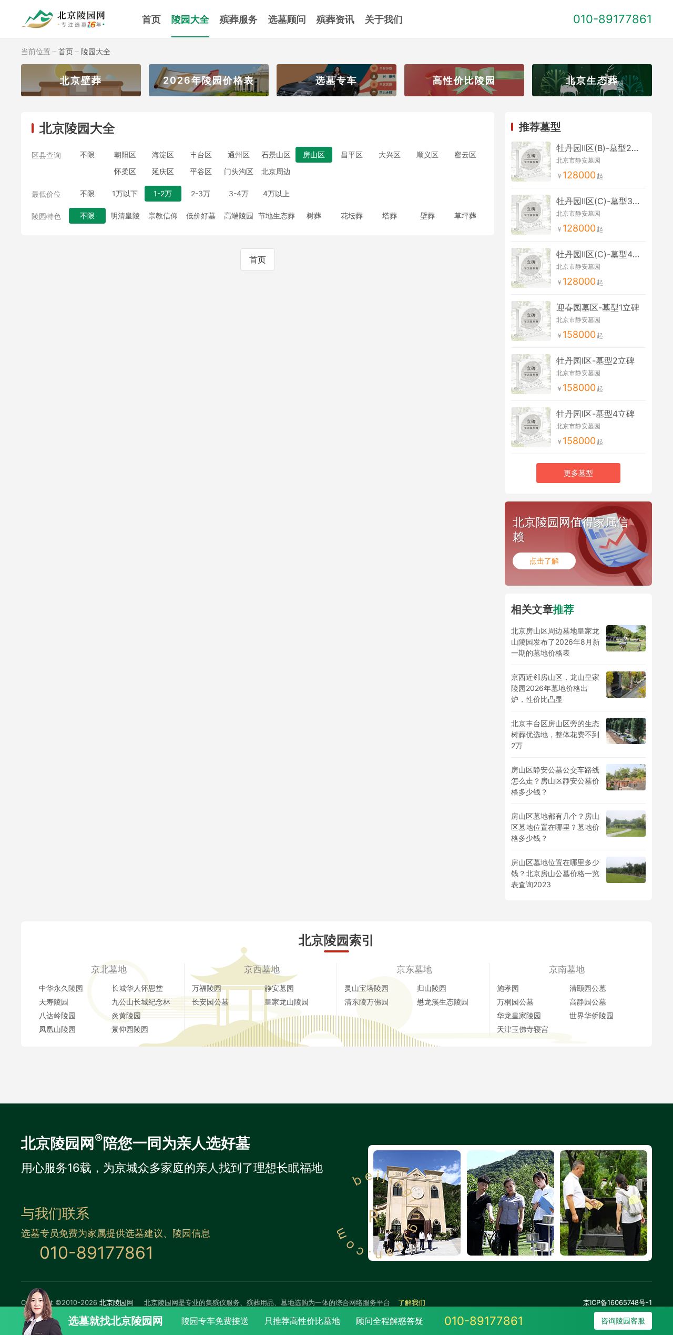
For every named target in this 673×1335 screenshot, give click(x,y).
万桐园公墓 (515, 1001)
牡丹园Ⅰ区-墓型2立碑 (595, 360)
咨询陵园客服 (623, 1320)
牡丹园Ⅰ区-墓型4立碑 (595, 413)
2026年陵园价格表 (208, 80)
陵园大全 (190, 19)
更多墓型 (578, 472)
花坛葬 (352, 215)
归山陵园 (431, 987)
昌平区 (352, 154)
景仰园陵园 (129, 1029)
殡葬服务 (239, 19)
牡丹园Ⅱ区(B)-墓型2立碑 (602, 148)
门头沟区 (238, 171)
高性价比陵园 (464, 80)
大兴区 (390, 154)
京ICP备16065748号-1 (617, 1302)
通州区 (239, 154)
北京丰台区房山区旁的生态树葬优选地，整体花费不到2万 (555, 734)
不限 (87, 154)
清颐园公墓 (587, 987)
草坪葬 (465, 215)
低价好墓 (201, 215)
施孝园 (508, 987)
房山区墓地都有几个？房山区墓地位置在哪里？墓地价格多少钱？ (555, 826)
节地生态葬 (276, 215)
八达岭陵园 (57, 1015)
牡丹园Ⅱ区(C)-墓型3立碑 (602, 201)
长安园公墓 (210, 1001)
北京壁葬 (81, 80)
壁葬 (427, 215)
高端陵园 (238, 215)
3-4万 (239, 193)
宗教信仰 (163, 215)
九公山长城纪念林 (140, 1001)
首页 (151, 19)
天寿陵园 (53, 1001)
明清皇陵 (125, 215)
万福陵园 (206, 987)
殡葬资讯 (335, 19)
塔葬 (389, 215)
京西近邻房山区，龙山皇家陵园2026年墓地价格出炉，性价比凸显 (555, 688)
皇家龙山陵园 (286, 1001)
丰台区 (201, 154)
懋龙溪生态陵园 (442, 1001)
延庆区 (163, 171)
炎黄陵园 (126, 1015)
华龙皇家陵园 (519, 1015)
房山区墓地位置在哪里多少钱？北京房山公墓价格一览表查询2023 (555, 873)
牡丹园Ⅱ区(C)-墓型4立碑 (602, 254)
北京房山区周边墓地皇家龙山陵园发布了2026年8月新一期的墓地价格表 (555, 641)
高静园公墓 (587, 1001)
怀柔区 (125, 171)
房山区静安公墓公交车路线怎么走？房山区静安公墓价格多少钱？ (555, 780)
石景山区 (276, 154)
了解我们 (411, 1302)
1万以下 (125, 193)
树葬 (314, 215)
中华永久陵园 (61, 987)
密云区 (465, 154)
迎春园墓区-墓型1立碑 (597, 307)
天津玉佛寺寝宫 (522, 1029)
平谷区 (201, 171)
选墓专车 (336, 80)
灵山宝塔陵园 (366, 987)
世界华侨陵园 (591, 1015)
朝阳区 (125, 154)
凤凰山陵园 (57, 1029)
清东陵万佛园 (366, 1001)
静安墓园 (279, 987)
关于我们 (384, 19)
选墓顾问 (287, 19)
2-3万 (200, 193)
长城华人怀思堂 (137, 987)
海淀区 (163, 154)
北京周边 (276, 171)
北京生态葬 (592, 80)
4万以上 (276, 193)
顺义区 (427, 154)
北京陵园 (113, 1302)
